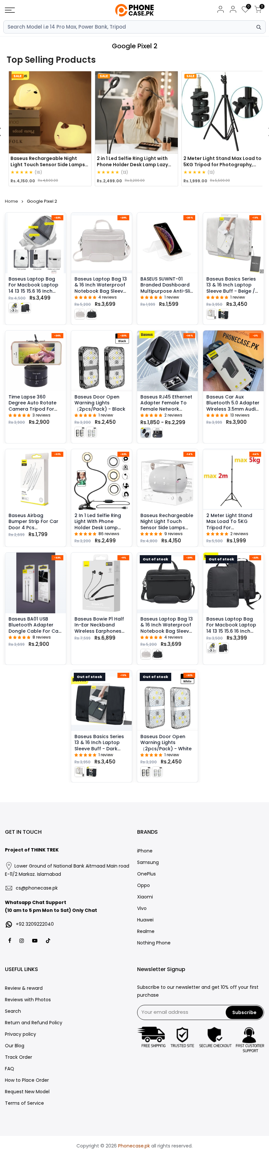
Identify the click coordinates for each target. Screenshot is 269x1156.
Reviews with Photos (28, 999)
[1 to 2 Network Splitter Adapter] (157, 432)
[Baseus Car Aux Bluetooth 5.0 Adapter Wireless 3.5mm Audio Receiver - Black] (233, 360)
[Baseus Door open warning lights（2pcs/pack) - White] (167, 700)
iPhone (145, 851)
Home (11, 201)
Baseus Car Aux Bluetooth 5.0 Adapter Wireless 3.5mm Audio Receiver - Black (232, 406)
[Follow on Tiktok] (48, 940)
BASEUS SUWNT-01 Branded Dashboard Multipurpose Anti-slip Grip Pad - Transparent (166, 291)
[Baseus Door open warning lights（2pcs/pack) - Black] (101, 360)
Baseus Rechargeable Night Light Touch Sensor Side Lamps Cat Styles (47, 164)
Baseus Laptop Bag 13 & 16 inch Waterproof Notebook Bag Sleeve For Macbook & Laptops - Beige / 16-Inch (100, 294)
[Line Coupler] (145, 432)
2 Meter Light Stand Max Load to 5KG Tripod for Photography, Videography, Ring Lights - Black (229, 530)
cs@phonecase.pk (37, 888)
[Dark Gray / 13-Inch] (25, 308)
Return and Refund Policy (33, 1022)
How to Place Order (27, 1080)
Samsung (148, 862)
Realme (146, 931)
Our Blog (14, 1045)
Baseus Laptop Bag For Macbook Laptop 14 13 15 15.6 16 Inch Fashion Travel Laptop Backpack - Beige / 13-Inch (35, 294)
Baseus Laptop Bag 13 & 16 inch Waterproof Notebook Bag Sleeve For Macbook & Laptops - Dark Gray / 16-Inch (166, 634)
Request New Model (27, 1091)
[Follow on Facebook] (10, 940)
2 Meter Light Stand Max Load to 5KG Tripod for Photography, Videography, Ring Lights (222, 164)
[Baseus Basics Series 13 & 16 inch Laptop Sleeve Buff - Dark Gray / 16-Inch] (101, 700)
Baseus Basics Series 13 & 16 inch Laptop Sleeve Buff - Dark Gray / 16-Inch (99, 745)
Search (13, 1011)
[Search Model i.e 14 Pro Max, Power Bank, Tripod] (258, 27)
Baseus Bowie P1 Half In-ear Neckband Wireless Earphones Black (99, 628)
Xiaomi (145, 897)
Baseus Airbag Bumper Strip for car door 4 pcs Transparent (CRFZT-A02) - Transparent (34, 527)
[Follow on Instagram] (22, 940)
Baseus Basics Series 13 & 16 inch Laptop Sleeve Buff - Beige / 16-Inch (231, 288)
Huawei (145, 920)
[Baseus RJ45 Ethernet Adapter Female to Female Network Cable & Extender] (167, 360)
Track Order (18, 1057)
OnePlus (146, 874)
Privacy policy (20, 1034)
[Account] (220, 10)
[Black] (79, 431)
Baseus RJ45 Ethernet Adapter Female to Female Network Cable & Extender (166, 406)
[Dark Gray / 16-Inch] (91, 314)
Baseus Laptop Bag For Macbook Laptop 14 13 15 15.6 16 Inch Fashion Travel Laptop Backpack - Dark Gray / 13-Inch (233, 634)
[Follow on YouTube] (35, 940)
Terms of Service (24, 1103)
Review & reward (24, 988)
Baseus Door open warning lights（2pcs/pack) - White (166, 742)
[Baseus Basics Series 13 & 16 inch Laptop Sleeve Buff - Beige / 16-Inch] (233, 243)
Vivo (142, 908)
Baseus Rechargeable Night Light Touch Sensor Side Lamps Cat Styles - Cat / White (166, 527)
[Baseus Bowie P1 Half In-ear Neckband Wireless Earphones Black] (101, 583)
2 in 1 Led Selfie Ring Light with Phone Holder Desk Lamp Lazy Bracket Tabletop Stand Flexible (136, 164)
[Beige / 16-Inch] (79, 314)
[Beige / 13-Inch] (14, 308)
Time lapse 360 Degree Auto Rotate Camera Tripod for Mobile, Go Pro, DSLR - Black (34, 409)
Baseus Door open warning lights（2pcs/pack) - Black (99, 403)
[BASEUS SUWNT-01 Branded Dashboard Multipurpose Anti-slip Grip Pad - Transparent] (167, 243)
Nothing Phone (154, 943)
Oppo (143, 885)
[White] (91, 431)
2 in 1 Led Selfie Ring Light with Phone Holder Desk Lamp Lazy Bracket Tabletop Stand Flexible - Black (101, 527)
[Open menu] (46, 10)
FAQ (9, 1068)
